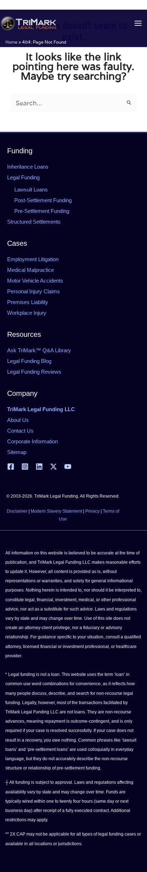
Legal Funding (23, 177)
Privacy (92, 511)
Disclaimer (17, 511)
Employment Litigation (33, 259)
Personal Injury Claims (33, 291)
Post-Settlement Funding (43, 200)
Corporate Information (32, 441)
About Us (18, 420)
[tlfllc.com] (28, 23)
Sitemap (16, 452)
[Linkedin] (39, 466)
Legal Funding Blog (29, 361)
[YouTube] (67, 466)
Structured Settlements (34, 222)
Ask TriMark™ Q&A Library (39, 350)
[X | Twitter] (53, 466)
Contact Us (20, 431)
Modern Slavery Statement (56, 511)
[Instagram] (25, 466)
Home (11, 42)
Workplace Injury (26, 313)
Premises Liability (27, 302)
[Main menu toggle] (138, 23)
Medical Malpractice (30, 270)
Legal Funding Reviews (34, 372)
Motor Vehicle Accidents (35, 281)
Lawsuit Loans (31, 189)
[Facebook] (10, 466)
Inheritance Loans (28, 167)
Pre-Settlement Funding (41, 211)
